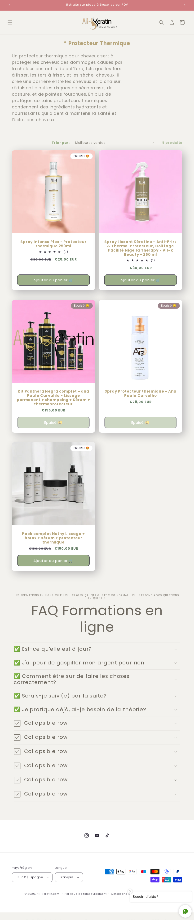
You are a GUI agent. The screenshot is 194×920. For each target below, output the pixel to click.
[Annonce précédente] (9, 5)
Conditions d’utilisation (128, 894)
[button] (10, 22)
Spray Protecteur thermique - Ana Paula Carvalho (140, 393)
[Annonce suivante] (185, 5)
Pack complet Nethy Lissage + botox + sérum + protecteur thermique (53, 538)
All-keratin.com (48, 894)
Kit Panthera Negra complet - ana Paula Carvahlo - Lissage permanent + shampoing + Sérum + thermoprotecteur (53, 397)
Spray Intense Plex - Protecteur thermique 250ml (53, 244)
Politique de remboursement (85, 894)
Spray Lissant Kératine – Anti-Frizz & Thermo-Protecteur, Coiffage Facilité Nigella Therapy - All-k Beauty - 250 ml (140, 248)
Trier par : (61, 142)
